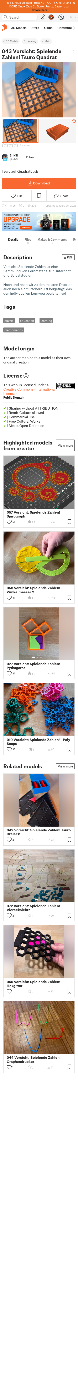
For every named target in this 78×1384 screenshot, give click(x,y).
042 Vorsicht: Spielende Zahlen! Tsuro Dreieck (39, 832)
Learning (31, 41)
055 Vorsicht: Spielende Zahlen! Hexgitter (33, 984)
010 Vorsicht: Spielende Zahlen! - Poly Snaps (38, 742)
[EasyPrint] (43, 17)
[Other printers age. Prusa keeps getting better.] (39, 221)
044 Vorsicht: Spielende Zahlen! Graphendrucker (34, 1059)
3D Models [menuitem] (18, 28)
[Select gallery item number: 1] (33, 657)
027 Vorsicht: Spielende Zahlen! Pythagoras (33, 666)
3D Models (12, 41)
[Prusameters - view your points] (51, 17)
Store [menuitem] (35, 28)
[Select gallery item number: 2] (37, 657)
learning (46, 321)
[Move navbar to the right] (74, 28)
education (27, 321)
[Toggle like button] (9, 521)
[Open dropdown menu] (73, 50)
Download (41, 183)
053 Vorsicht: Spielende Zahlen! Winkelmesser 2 (33, 590)
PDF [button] (70, 257)
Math (47, 41)
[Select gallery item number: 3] (41, 657)
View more (65, 445)
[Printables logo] (4, 27)
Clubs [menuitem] (48, 28)
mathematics (13, 330)
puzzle (9, 321)
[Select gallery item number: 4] (44, 657)
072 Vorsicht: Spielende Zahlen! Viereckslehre (33, 908)
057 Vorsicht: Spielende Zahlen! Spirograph (33, 514)
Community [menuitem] (65, 28)
